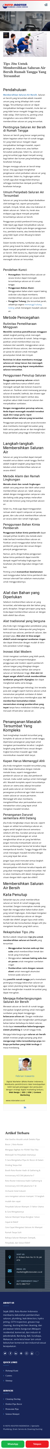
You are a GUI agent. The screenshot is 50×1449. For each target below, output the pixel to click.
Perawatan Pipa (12, 1409)
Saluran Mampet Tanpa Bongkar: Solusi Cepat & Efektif (22, 1219)
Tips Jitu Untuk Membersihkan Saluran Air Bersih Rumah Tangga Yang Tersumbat (24, 70)
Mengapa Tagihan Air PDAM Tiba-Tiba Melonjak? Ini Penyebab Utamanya (21, 1152)
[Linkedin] (25, 1107)
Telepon (37, 1444)
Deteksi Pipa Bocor (14, 1404)
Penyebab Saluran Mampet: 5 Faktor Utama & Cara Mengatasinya (24, 1209)
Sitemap (9, 1381)
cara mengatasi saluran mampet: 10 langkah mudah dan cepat (24, 1199)
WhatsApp (13, 1444)
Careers (9, 1376)
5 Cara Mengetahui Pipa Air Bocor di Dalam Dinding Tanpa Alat (24, 1162)
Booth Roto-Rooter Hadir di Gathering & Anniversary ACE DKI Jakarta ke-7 (22, 1173)
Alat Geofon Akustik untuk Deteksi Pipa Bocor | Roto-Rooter (22, 1142)
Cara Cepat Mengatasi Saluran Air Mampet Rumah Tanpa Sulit (23, 1230)
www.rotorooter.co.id (15, 1100)
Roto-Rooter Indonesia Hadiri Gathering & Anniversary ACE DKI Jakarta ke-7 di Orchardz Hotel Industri (23, 1185)
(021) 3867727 (23, 1284)
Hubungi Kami (12, 1371)
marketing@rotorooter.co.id (29, 1272)
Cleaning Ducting (13, 1399)
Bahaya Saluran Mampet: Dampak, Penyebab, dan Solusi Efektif (20, 1240)
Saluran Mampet (12, 1414)
